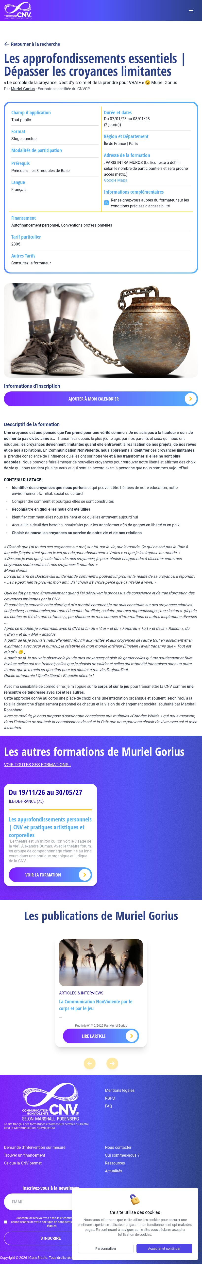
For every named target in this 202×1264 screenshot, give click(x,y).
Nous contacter (118, 1147)
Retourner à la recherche (35, 44)
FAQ (108, 1106)
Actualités (113, 1171)
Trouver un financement (24, 1155)
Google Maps (115, 180)
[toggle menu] (191, 11)
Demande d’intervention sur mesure (34, 1147)
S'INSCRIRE (50, 1238)
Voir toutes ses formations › (37, 764)
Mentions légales (120, 1090)
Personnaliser (105, 1248)
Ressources (115, 1163)
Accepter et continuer (164, 1248)
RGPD (110, 1098)
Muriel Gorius (23, 88)
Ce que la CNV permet (23, 1163)
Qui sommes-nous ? (122, 1155)
